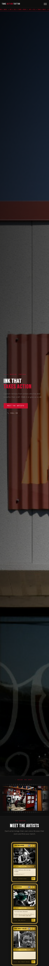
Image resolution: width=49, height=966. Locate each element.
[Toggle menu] (45, 4)
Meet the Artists (15, 406)
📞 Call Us (12, 413)
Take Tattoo (11, 4)
